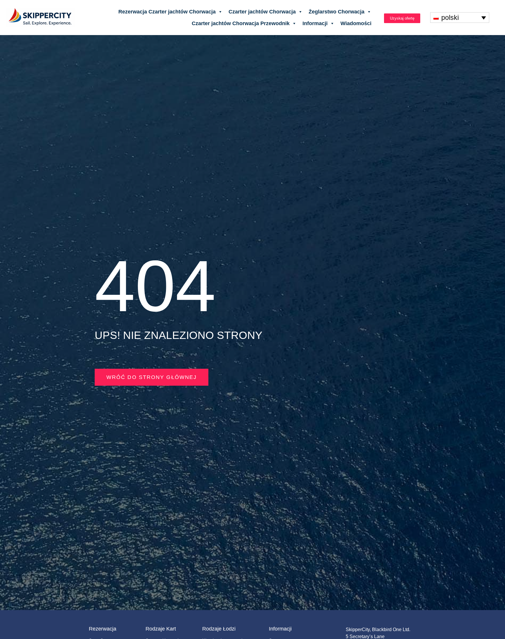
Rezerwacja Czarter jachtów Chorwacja (167, 12)
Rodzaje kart (161, 629)
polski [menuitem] (450, 17)
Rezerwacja (102, 629)
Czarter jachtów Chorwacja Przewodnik (241, 23)
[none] (459, 17)
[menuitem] (459, 17)
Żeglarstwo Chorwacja (336, 12)
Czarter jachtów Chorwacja (262, 12)
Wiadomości (355, 23)
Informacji (315, 23)
